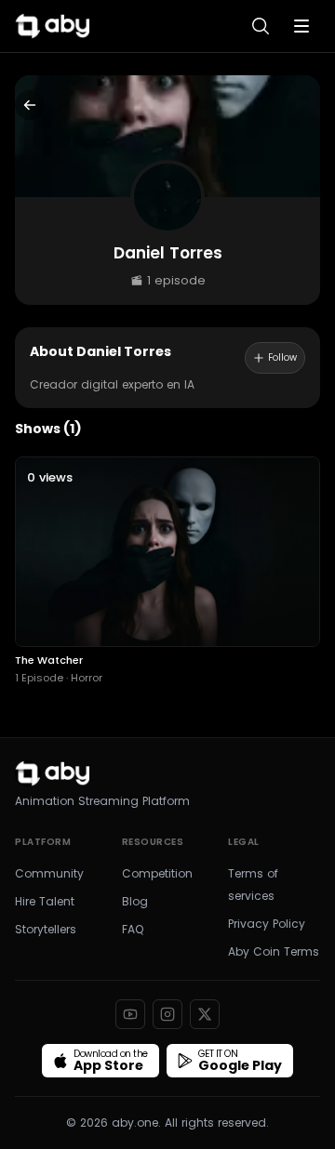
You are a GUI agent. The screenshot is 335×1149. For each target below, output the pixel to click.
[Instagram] (167, 1014)
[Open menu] (301, 26)
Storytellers (45, 929)
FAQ (132, 929)
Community (49, 873)
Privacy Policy (266, 923)
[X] (205, 1014)
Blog (135, 901)
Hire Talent (44, 901)
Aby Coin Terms (273, 951)
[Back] (30, 105)
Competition (157, 873)
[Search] (260, 26)
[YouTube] (130, 1014)
